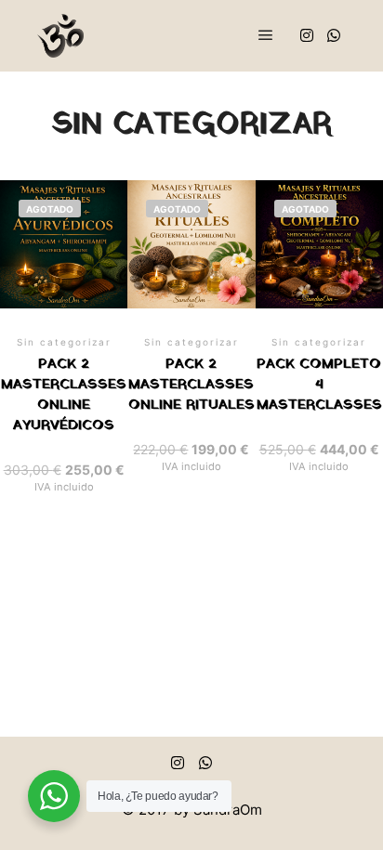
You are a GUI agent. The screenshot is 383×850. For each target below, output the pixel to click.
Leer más (64, 312)
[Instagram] (307, 35)
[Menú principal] (266, 35)
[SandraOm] (60, 36)
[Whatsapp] (334, 35)
